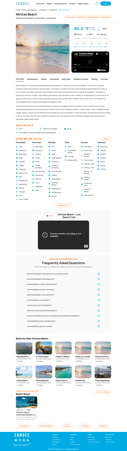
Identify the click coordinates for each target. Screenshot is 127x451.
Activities (66, 79)
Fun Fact (104, 79)
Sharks (72, 3)
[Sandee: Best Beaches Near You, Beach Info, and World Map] (22, 3)
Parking (94, 79)
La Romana (43, 10)
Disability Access (80, 79)
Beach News (83, 3)
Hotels (44, 79)
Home (18, 10)
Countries (40, 3)
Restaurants (32, 79)
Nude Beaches (60, 3)
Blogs (49, 3)
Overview (20, 79)
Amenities (54, 79)
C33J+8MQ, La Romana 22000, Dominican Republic (37, 133)
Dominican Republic (29, 10)
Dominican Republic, (25, 18)
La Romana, (40, 18)
